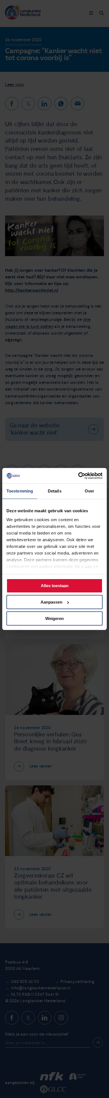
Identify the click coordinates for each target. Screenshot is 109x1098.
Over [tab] (89, 491)
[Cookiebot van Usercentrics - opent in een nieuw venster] (78, 475)
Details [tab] (54, 491)
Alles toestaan (54, 585)
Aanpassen (51, 602)
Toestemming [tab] (19, 491)
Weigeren (54, 618)
